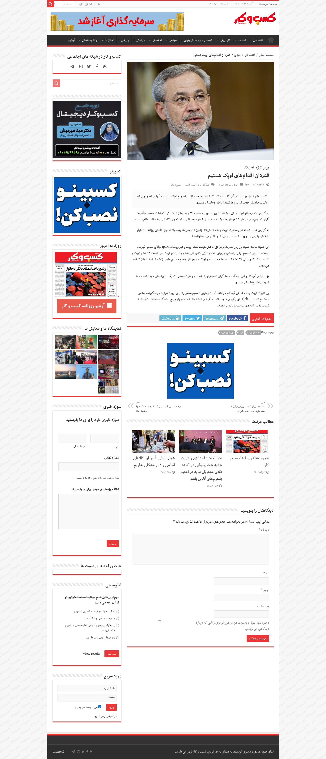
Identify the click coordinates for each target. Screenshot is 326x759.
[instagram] (86, 5)
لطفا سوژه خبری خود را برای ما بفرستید (95, 489)
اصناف (242, 40)
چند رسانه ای (89, 40)
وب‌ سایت (263, 606)
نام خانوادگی (79, 447)
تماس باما (212, 4)
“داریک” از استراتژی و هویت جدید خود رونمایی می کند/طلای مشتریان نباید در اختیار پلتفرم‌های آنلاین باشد (201, 468)
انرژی (237, 55)
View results (91, 654)
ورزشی (125, 40)
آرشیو (71, 40)
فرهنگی (140, 40)
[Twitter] (91, 5)
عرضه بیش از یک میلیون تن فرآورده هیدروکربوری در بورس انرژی (248, 407)
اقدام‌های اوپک (254, 332)
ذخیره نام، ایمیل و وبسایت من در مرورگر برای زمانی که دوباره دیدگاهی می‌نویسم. (232, 626)
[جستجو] (50, 4)
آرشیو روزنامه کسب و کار (83, 306)
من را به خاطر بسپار (86, 707)
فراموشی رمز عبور (105, 716)
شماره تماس (111, 457)
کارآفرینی (225, 40)
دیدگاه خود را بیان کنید (197, 184)
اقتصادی (258, 40)
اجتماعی (157, 40)
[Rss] (98, 5)
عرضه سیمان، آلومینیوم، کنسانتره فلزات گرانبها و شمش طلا (158, 407)
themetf (58, 752)
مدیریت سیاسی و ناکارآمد (100, 618)
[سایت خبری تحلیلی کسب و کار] (255, 17)
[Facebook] (95, 5)
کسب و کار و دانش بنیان (198, 40)
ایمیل (264, 590)
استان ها (109, 40)
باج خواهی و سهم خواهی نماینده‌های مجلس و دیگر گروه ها (90, 628)
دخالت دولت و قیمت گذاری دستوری (94, 611)
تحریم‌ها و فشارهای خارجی (100, 637)
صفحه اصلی (271, 39)
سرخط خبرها (225, 184)
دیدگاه (264, 530)
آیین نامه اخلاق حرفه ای (242, 4)
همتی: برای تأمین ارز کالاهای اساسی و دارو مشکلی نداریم (154, 461)
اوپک (241, 332)
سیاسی (173, 40)
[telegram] (81, 5)
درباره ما (224, 4)
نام (266, 573)
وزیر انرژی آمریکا (227, 332)
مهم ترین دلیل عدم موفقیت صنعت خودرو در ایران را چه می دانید (92, 600)
